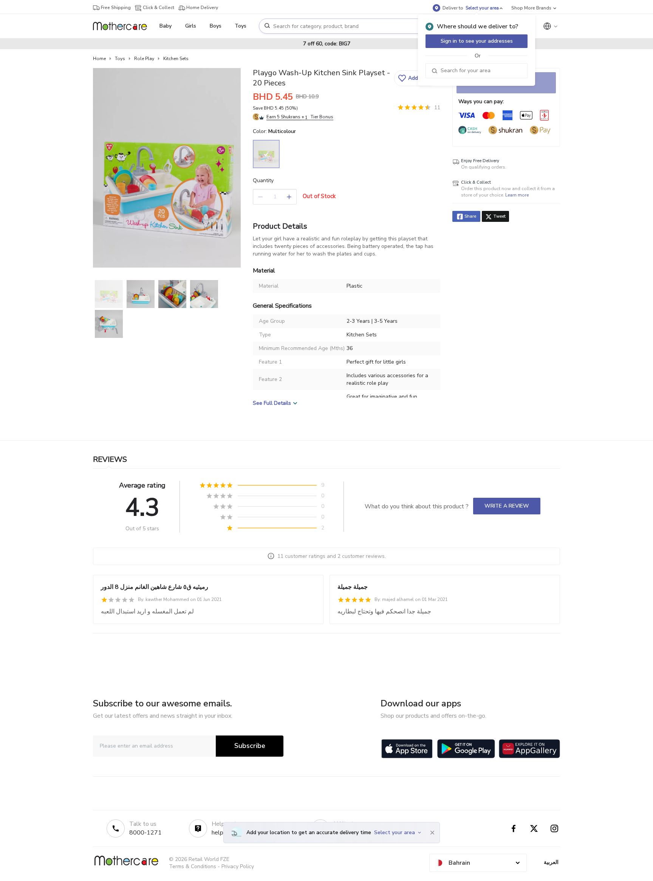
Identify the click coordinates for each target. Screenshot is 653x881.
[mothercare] (123, 26)
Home (99, 59)
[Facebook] (513, 828)
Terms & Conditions (192, 866)
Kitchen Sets (176, 59)
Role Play (144, 59)
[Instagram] (554, 828)
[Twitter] (534, 828)
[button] (416, 78)
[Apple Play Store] (407, 748)
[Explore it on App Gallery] (529, 748)
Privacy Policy (237, 866)
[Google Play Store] (466, 748)
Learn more (517, 195)
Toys (120, 59)
